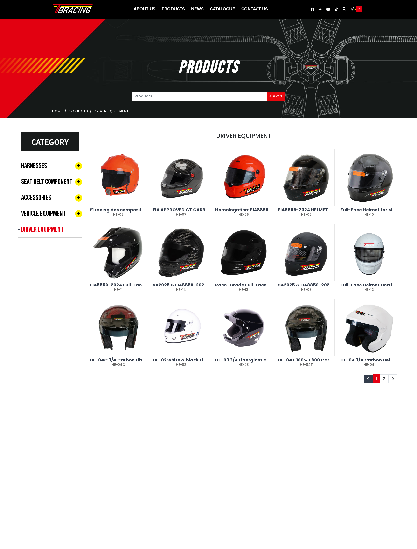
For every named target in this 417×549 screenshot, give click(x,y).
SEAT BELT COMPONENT (46, 181)
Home (57, 111)
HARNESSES (34, 165)
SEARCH (276, 96)
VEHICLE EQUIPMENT (43, 213)
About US (144, 9)
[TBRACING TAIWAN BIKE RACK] (72, 9)
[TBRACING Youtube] (328, 10)
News (197, 9)
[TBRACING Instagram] (320, 10)
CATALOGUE (222, 9)
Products (173, 9)
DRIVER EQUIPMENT (42, 229)
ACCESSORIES (36, 197)
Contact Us (254, 9)
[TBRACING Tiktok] (336, 10)
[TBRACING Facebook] (312, 10)
